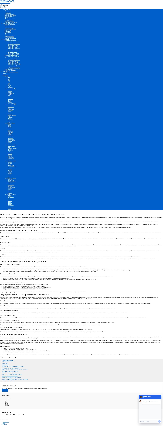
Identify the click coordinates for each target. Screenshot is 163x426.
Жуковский (10, 117)
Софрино (10, 186)
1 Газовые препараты (7, 360)
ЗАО (9, 80)
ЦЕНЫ (4, 73)
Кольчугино (10, 131)
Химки (9, 195)
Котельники (10, 135)
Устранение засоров (9, 21)
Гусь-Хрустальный (12, 103)
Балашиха (10, 92)
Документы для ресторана (13, 41)
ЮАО (9, 84)
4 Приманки (5, 365)
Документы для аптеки (10, 69)
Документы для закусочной (14, 44)
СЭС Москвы (36, 419)
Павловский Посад (12, 166)
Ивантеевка (10, 120)
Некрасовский (11, 158)
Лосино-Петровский (12, 148)
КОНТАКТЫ (5, 75)
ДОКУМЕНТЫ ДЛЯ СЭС (8, 39)
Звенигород (10, 119)
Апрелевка (10, 91)
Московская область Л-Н (10, 144)
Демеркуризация (8, 20)
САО (9, 79)
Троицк (9, 190)
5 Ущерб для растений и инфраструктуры (13, 366)
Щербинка (10, 204)
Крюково (10, 141)
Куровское (10, 143)
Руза (9, 177)
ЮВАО (9, 86)
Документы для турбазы (13, 65)
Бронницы (10, 94)
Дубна (9, 112)
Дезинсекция (8, 10)
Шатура (9, 199)
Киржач (9, 126)
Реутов (9, 174)
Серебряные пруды (12, 181)
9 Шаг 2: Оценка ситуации (9, 373)
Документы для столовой (13, 50)
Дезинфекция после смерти (11, 22)
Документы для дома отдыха (14, 68)
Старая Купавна (11, 187)
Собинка (9, 183)
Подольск (10, 169)
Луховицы (10, 149)
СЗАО (9, 78)
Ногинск (9, 159)
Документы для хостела (13, 61)
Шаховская (10, 201)
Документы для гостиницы (11, 57)
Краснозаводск (11, 139)
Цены (4, 423)
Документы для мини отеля (14, 60)
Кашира (9, 124)
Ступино (10, 188)
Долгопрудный (11, 109)
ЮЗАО (9, 85)
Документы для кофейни (13, 45)
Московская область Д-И (10, 104)
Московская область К (10, 123)
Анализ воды (8, 17)
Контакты (5, 424)
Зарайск (9, 118)
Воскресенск (10, 99)
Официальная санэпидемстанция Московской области (20, 419)
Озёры (9, 164)
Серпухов (10, 182)
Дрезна (9, 111)
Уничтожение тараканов (10, 15)
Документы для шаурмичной (14, 48)
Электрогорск (11, 205)
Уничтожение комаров (10, 24)
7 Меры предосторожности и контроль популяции (15, 369)
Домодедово (10, 110)
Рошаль (9, 175)
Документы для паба (12, 47)
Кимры (9, 125)
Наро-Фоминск (11, 157)
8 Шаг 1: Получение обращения (10, 371)
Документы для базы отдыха (14, 66)
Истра (9, 122)
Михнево (10, 154)
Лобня (9, 147)
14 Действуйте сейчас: (8, 381)
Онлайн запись (6, 422)
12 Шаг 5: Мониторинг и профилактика (12, 377)
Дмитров (10, 108)
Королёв (9, 134)
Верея (9, 95)
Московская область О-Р (10, 160)
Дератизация (8, 13)
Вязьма (9, 101)
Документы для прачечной (11, 55)
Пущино (9, 172)
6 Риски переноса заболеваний (10, 368)
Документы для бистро (13, 46)
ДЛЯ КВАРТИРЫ (6, 9)
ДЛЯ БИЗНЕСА (6, 71)
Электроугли (10, 207)
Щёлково (10, 203)
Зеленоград (10, 87)
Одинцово (10, 163)
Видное (9, 96)
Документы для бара (12, 52)
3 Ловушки (5, 363)
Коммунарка (10, 132)
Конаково (10, 133)
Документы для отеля (12, 58)
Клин (9, 128)
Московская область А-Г (10, 88)
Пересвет (10, 167)
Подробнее (5, 390)
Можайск (10, 155)
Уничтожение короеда (10, 28)
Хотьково (10, 196)
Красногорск (10, 138)
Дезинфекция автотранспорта (11, 72)
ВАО (9, 83)
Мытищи (10, 156)
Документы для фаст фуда (13, 54)
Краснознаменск (11, 140)
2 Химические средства (8, 362)
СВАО (9, 77)
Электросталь (11, 206)
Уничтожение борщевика (10, 38)
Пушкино (10, 171)
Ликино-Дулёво (11, 146)
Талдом (9, 189)
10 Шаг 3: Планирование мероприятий (12, 374)
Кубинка (9, 142)
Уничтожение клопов (9, 14)
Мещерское (10, 152)
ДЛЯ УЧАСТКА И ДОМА (8, 23)
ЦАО (9, 81)
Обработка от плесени (10, 18)
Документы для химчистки (13, 56)
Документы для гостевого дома (14, 64)
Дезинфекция (8, 11)
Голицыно (10, 102)
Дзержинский (11, 107)
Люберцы (10, 151)
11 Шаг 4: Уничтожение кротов (10, 376)
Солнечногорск (11, 185)
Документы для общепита (10, 40)
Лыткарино (10, 150)
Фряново (10, 193)
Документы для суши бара (13, 53)
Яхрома (9, 209)
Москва (6, 76)
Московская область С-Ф (10, 178)
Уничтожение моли (9, 16)
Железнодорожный (12, 115)
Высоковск (10, 100)
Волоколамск (10, 97)
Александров (10, 89)
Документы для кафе (12, 42)
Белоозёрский (11, 93)
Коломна (9, 130)
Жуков (9, 116)
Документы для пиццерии (13, 49)
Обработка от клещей (9, 36)
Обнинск (10, 162)
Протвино (10, 170)
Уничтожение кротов (9, 25)
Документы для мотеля (13, 62)
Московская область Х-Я (10, 194)
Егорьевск (10, 113)
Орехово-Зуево (11, 165)
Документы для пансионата (14, 63)
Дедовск (9, 105)
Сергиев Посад (11, 180)
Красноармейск (11, 136)
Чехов (9, 198)
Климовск (10, 127)
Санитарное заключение (10, 70)
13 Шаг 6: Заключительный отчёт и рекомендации (15, 379)
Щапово (9, 202)
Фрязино (9, 191)
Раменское (10, 173)
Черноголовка (11, 197)
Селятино (10, 179)
